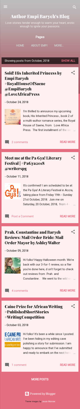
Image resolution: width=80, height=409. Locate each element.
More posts (40, 379)
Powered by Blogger (42, 394)
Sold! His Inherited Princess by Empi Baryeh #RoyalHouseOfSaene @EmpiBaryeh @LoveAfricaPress (33, 83)
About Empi (39, 45)
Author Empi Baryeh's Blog (40, 16)
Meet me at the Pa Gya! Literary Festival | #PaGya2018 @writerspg (33, 163)
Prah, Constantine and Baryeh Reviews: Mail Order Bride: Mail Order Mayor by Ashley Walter (34, 237)
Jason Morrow (48, 401)
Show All (68, 60)
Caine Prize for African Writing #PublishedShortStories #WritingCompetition (34, 312)
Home (20, 45)
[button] (73, 73)
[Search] (74, 8)
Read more (67, 142)
